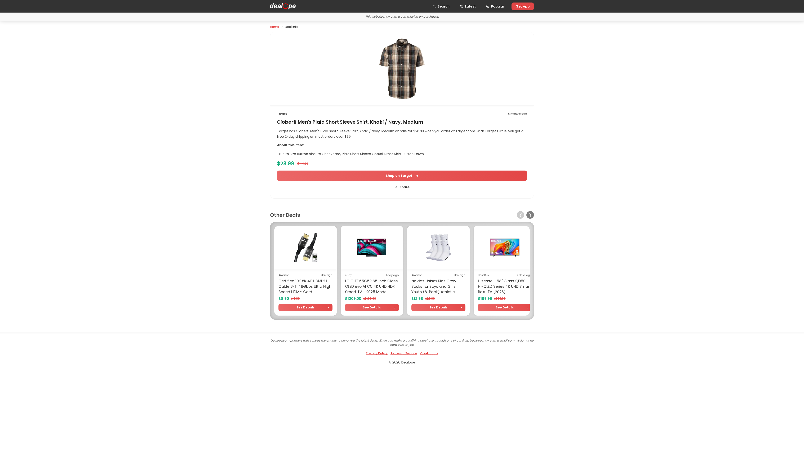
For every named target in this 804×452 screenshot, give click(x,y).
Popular (497, 6)
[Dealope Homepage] (283, 6)
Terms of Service (403, 353)
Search (444, 6)
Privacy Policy (377, 353)
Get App (523, 6)
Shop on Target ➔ (402, 175)
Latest (470, 6)
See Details (305, 307)
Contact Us (429, 353)
